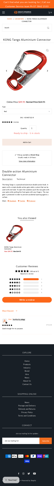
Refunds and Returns (26, 409)
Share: (4, 201)
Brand (27, 371)
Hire (27, 374)
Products (27, 364)
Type (4, 107)
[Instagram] (23, 474)
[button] (7, 122)
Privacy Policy (27, 412)
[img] (7, 325)
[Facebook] (18, 474)
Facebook (12, 201)
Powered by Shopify (29, 480)
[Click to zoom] (47, 50)
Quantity (24, 128)
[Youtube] (34, 474)
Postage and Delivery (27, 405)
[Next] (47, 71)
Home (9, 19)
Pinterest (31, 201)
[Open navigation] (6, 12)
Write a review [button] (27, 299)
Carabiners (19, 19)
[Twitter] (29, 474)
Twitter (22, 201)
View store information (27, 161)
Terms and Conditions (27, 416)
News (27, 378)
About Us (27, 381)
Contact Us (27, 384)
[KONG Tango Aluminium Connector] (14, 233)
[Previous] (7, 71)
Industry (27, 368)
